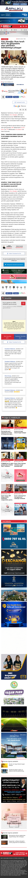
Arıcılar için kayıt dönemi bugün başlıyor (17, 764)
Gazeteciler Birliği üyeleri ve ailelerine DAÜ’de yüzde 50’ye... (16, 770)
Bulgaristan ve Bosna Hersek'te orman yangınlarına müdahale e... (17, 841)
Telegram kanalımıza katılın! (15, 265)
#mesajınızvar (9, 248)
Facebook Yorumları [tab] (20, 336)
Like (9, 97)
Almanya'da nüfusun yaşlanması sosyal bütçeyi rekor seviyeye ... (17, 836)
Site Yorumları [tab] (7, 336)
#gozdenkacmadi (19, 247)
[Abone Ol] (19, 106)
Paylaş (16, 97)
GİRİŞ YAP (23, 303)
